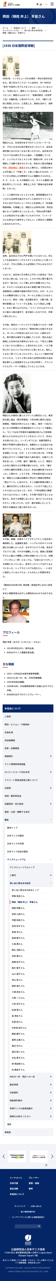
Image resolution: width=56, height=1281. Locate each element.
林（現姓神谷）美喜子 (15, 167)
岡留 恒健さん (18, 908)
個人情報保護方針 (28, 1211)
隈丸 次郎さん (18, 949)
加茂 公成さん (18, 914)
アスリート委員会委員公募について (21, 780)
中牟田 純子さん (19, 1027)
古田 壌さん (17, 955)
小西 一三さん (18, 997)
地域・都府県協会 (13, 795)
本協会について (20, 28)
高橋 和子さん (18, 961)
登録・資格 (34, 1183)
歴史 (33, 28)
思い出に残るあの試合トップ (25, 890)
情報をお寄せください (20, 1116)
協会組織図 (10, 740)
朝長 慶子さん (18, 1033)
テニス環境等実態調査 (15, 764)
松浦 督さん (17, 1009)
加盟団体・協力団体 (14, 803)
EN (46, 4)
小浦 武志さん (18, 991)
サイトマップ (19, 1206)
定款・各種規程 (12, 748)
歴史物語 (14, 1084)
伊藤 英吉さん (18, 896)
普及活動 (14, 1188)
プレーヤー (34, 1177)
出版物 (8, 787)
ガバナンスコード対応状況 (17, 772)
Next (50, 1156)
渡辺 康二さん (18, 1051)
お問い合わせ (36, 1206)
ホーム (5, 28)
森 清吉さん (17, 1015)
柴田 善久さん (18, 985)
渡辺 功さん (17, 1045)
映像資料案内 (16, 1100)
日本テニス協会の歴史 (17, 851)
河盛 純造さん (18, 919)
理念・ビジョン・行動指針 (17, 724)
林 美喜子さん (18, 1069)
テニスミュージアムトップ (22, 867)
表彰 (9, 1124)
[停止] (46, 1165)
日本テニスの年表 (15, 843)
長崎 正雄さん (18, 1039)
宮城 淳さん (17, 931)
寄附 (31, 1188)
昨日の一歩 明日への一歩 (22, 1076)
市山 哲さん (17, 979)
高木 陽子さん (18, 967)
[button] (52, 4)
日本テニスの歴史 (15, 835)
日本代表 (14, 1183)
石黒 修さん (17, 1021)
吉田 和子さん (18, 925)
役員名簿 (9, 732)
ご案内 (13, 875)
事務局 (8, 1132)
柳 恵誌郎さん (18, 1063)
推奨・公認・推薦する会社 (17, 811)
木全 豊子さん (18, 1057)
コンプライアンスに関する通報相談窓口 (28, 1217)
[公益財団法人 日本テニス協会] (11, 3)
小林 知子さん (18, 1003)
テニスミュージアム (11, 30)
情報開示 (9, 756)
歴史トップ (12, 827)
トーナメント (16, 1177)
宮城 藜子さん (18, 937)
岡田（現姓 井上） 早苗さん (25, 902)
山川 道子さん (18, 973)
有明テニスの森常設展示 (21, 1108)
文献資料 (14, 1092)
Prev (5, 1156)
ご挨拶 (8, 716)
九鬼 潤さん (17, 943)
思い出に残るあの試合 (33, 30)
